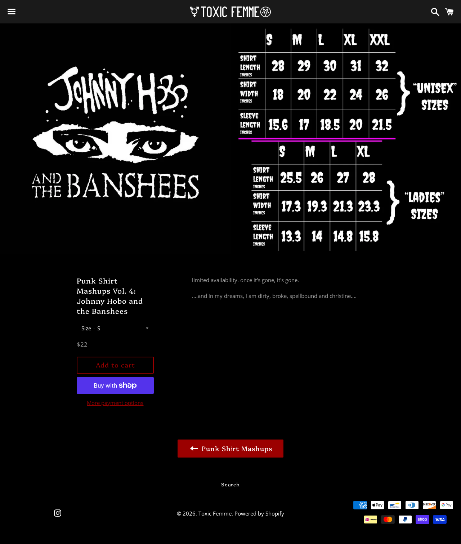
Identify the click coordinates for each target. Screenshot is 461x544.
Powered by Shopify (259, 513)
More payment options (115, 402)
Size (86, 328)
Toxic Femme (215, 513)
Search (230, 484)
